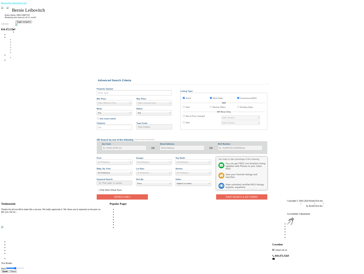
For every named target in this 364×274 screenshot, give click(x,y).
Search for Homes (23, 32)
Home (18, 29)
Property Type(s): (105, 89)
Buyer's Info (18, 39)
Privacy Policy (293, 203)
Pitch (3, 268)
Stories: (179, 168)
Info (9, 37)
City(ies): (101, 123)
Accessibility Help (295, 208)
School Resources (21, 50)
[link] (294, 211)
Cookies (319, 203)
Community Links (21, 47)
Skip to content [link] (311, 208)
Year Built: (180, 158)
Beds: (99, 109)
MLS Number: (224, 144)
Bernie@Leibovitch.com (13, 3)
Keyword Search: (105, 179)
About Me (11, 55)
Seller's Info (18, 42)
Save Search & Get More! (242, 197)
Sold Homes (120, 222)
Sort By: (140, 179)
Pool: (99, 158)
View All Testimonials (11, 217)
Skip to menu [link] (324, 208)
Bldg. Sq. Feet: (104, 168)
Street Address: (167, 144)
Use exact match (108, 118)
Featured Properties (15, 34)
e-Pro (15, 52)
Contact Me (12, 60)
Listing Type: (186, 91)
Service (118, 214)
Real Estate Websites (296, 206)
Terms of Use (308, 203)
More (112, 232)
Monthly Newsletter (21, 44)
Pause (13, 271)
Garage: (140, 158)
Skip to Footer (337, 208)
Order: (178, 179)
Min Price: (101, 99)
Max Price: (141, 99)
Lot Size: (140, 168)
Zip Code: (106, 144)
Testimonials (18, 57)
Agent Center (330, 203)
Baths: (139, 109)
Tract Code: (142, 123)
